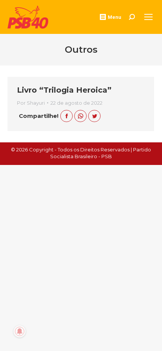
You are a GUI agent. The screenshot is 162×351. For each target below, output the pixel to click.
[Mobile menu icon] (148, 17)
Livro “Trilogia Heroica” (64, 90)
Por (31, 103)
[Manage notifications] (20, 331)
